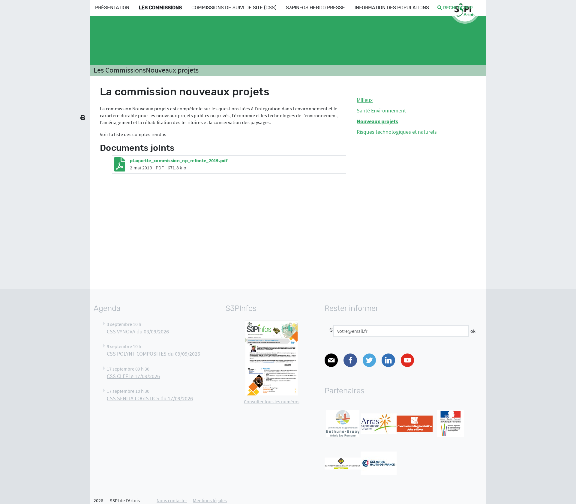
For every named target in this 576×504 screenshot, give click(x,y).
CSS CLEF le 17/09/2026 (133, 376)
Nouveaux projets (172, 70)
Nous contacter (172, 500)
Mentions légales (210, 500)
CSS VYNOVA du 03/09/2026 (138, 331)
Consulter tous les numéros (271, 401)
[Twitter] (369, 360)
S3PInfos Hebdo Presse (315, 7)
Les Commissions (160, 7)
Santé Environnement (381, 110)
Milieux (365, 100)
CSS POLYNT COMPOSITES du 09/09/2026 (153, 353)
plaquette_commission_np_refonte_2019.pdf (178, 160)
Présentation (112, 7)
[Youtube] (407, 360)
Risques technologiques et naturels (397, 132)
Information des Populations (392, 7)
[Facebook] (350, 360)
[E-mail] (331, 360)
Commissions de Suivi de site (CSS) (233, 7)
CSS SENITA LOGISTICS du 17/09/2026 (150, 398)
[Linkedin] (388, 360)
